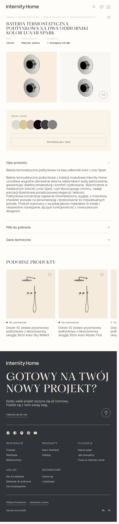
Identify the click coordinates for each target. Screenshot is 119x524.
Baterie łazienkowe (29, 17)
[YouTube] (35, 433)
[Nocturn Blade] (45, 125)
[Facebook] (14, 433)
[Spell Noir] (38, 125)
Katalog (10, 17)
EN (109, 510)
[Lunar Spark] (16, 125)
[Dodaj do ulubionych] (109, 17)
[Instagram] (8, 433)
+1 (103, 94)
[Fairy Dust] (23, 125)
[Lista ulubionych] (101, 7)
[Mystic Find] (31, 125)
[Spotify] (21, 433)
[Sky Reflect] (52, 125)
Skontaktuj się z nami (58, 141)
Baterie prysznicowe (54, 17)
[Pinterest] (28, 433)
